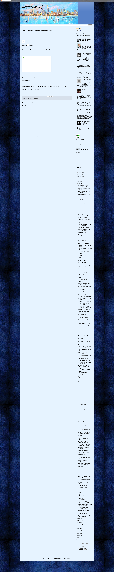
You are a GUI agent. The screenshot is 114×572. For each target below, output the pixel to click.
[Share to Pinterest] (52, 96)
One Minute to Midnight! (83, 358)
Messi (79, 237)
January (80, 525)
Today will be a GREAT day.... (84, 243)
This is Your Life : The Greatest (84, 301)
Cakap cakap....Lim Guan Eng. (84, 197)
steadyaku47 (32, 7)
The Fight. (80, 253)
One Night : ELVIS (82, 468)
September (80, 178)
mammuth (59, 558)
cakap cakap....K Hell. (82, 333)
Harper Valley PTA (82, 291)
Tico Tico (84, 89)
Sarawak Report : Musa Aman (84, 286)
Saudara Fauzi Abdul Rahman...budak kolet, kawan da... (84, 269)
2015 (78, 528)
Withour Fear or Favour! (82, 72)
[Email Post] (45, 96)
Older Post (69, 133)
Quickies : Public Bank (83, 419)
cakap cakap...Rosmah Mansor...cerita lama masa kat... (84, 457)
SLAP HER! (80, 238)
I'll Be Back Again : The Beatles (84, 296)
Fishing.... (80, 277)
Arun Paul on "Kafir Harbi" (83, 217)
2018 (78, 167)
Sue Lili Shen (24, 45)
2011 (78, 535)
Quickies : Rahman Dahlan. (84, 227)
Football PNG (81, 374)
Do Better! (80, 469)
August (79, 179)
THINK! (79, 257)
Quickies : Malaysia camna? (84, 222)
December (80, 172)
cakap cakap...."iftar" (82, 272)
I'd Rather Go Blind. (82, 259)
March (79, 522)
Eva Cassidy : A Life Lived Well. (84, 406)
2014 (78, 530)
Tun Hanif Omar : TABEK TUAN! (85, 360)
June (79, 183)
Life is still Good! (81, 281)
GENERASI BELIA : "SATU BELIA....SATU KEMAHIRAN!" (84, 498)
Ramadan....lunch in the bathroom (32, 98)
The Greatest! (81, 489)
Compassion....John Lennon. (84, 294)
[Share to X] (50, 96)
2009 (78, 539)
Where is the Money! (82, 344)
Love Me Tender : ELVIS (83, 292)
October (80, 176)
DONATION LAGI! (82, 314)
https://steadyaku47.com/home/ (83, 35)
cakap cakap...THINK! (82, 487)
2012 (78, 533)
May (79, 518)
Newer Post (25, 133)
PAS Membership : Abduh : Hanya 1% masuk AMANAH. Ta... (84, 400)
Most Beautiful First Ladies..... (84, 450)
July (79, 181)
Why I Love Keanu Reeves (83, 251)
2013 (78, 532)
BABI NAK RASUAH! (86, 79)
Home (47, 133)
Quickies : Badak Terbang (83, 452)
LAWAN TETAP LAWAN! (83, 485)
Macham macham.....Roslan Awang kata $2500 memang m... (84, 204)
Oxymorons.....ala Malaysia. (84, 474)
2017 (78, 169)
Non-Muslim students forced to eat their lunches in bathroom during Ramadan (35, 77)
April (79, 520)
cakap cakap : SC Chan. (83, 454)
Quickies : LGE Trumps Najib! (84, 510)
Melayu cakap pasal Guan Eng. (84, 194)
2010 (78, 537)
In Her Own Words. (82, 255)
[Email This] (47, 96)
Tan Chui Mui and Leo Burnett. (84, 196)
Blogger (69, 558)
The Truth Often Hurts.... (83, 279)
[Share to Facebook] (51, 96)
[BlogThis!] (49, 96)
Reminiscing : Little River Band (84, 309)
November (80, 174)
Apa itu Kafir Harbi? (82, 212)
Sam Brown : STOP (82, 260)
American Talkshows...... (83, 379)
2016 (78, 170)
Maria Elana (80, 466)
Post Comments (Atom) (33, 136)
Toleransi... (80, 427)
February (80, 524)
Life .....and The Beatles (83, 232)
